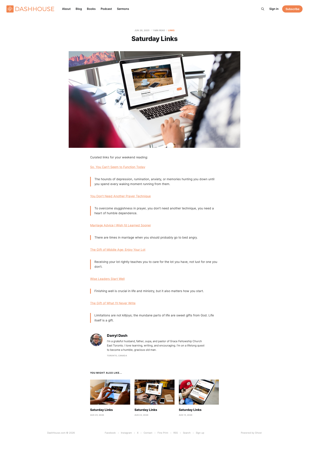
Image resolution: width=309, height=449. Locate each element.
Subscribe (292, 9)
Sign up (200, 432)
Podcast (106, 9)
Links (171, 30)
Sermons (123, 9)
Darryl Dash (117, 336)
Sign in (274, 9)
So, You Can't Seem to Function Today (117, 167)
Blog (79, 9)
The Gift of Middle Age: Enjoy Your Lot (117, 249)
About (66, 9)
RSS (175, 432)
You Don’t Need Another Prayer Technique (120, 196)
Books (91, 9)
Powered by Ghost (251, 432)
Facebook (110, 432)
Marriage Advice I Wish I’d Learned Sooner (120, 225)
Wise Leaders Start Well (107, 279)
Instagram (126, 432)
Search (187, 432)
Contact (148, 432)
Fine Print (163, 432)
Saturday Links (101, 410)
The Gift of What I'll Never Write (113, 303)
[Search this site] (262, 9)
